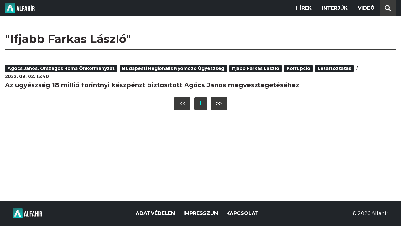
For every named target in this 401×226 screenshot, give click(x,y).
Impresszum (201, 213)
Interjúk (335, 8)
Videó (366, 8)
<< (182, 103)
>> (219, 103)
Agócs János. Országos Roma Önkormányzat (61, 68)
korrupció (298, 68)
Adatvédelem (156, 213)
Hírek (304, 8)
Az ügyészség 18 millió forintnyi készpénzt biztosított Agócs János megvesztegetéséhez (152, 85)
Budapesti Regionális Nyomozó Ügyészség (173, 68)
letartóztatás (334, 68)
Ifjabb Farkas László (255, 68)
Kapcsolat (242, 213)
